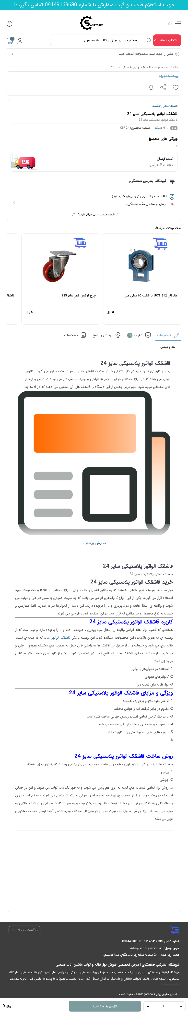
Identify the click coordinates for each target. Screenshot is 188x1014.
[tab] (168, 336)
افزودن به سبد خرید (105, 1006)
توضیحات (164, 335)
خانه (175, 68)
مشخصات (71, 335)
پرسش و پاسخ (102, 335)
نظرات (135, 335)
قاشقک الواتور (61, 637)
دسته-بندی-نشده (160, 68)
